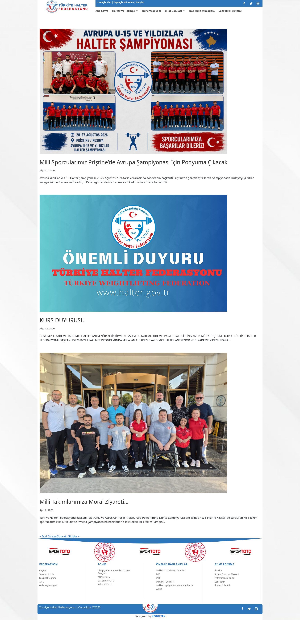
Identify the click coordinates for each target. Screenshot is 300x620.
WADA (159, 589)
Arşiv (41, 581)
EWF (158, 577)
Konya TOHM (104, 576)
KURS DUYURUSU (62, 320)
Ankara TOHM (104, 584)
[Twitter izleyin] (251, 3)
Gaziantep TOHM (106, 580)
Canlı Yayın (220, 581)
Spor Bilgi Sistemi (230, 10)
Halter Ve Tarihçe (123, 10)
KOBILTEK (158, 616)
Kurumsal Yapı (151, 10)
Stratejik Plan (104, 2)
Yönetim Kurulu (46, 574)
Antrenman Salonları (225, 577)
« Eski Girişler (48, 536)
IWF (158, 574)
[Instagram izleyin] (258, 3)
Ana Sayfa (101, 10)
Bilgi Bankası (173, 10)
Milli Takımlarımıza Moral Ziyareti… (84, 501)
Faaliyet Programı (47, 577)
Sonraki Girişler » (68, 536)
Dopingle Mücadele (123, 2)
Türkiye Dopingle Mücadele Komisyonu (174, 585)
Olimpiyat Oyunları (165, 581)
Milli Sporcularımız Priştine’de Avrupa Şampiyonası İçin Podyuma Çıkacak (133, 162)
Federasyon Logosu (48, 585)
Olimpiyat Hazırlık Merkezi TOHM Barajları (114, 572)
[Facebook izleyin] (244, 3)
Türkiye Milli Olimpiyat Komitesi (171, 570)
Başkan (42, 570)
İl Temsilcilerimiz (223, 585)
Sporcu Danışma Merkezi (227, 574)
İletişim (139, 2)
